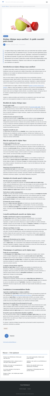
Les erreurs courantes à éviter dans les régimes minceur (11, 370)
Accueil (3, 6)
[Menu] (47, 2)
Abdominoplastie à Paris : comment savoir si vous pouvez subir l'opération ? (12, 361)
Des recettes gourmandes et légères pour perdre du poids (35, 357)
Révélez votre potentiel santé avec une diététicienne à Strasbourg (35, 366)
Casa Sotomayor (25, 385)
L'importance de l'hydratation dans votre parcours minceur (35, 370)
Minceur (7, 6)
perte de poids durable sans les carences (21, 295)
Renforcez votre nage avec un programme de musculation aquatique (12, 366)
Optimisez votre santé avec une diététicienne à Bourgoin (37, 361)
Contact (29, 388)
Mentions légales (22, 388)
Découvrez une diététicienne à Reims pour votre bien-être (12, 357)
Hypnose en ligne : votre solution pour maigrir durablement (13, 374)
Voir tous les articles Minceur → (10, 342)
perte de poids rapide (35, 107)
